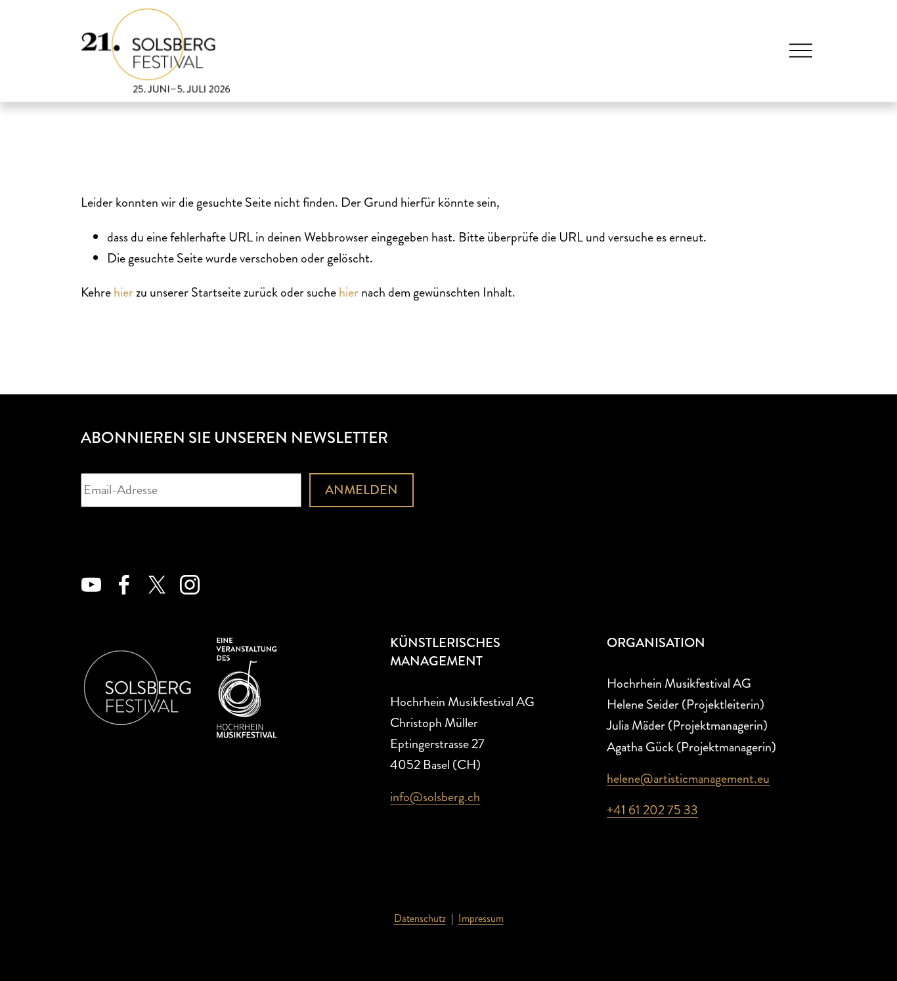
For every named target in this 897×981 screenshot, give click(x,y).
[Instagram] (189, 584)
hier (123, 292)
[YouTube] (91, 584)
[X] (156, 584)
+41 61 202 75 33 (652, 810)
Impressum (481, 918)
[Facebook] (124, 584)
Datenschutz (420, 918)
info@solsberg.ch (435, 796)
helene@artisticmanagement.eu (688, 778)
